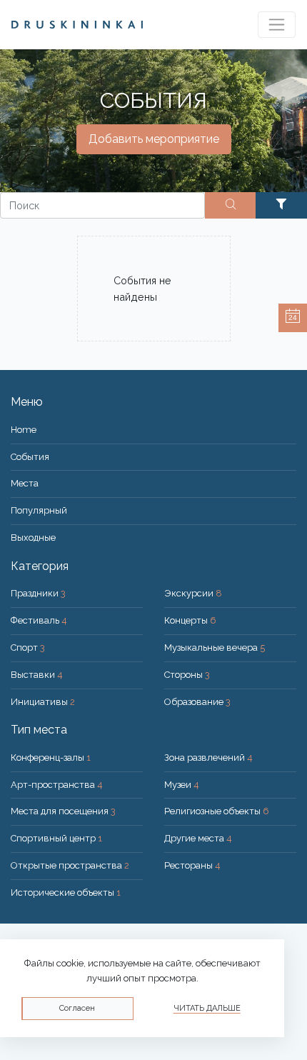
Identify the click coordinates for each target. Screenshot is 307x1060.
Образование (197, 701)
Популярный (39, 510)
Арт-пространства (57, 784)
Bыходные (33, 537)
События (30, 456)
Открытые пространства (70, 865)
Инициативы (43, 701)
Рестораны (192, 865)
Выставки (37, 674)
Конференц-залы (51, 757)
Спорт (28, 647)
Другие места (198, 838)
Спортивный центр (56, 838)
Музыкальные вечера (214, 647)
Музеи (181, 784)
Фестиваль (39, 620)
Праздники (38, 593)
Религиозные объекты (216, 811)
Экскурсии (193, 593)
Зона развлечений (208, 757)
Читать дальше (207, 1008)
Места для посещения (63, 811)
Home (23, 429)
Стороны (187, 674)
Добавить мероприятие (154, 139)
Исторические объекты (66, 892)
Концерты (190, 620)
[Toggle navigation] (277, 24)
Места (25, 483)
